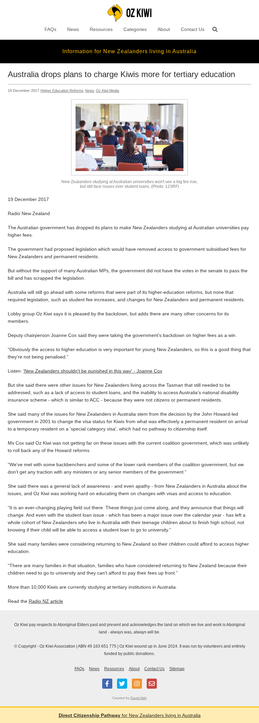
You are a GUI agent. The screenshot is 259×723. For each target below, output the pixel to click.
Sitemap (176, 668)
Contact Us (192, 29)
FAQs (50, 29)
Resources (101, 29)
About (163, 29)
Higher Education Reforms (62, 91)
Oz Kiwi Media (107, 91)
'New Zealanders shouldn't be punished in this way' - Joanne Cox (92, 371)
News (73, 29)
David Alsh (139, 698)
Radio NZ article (46, 601)
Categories (135, 29)
